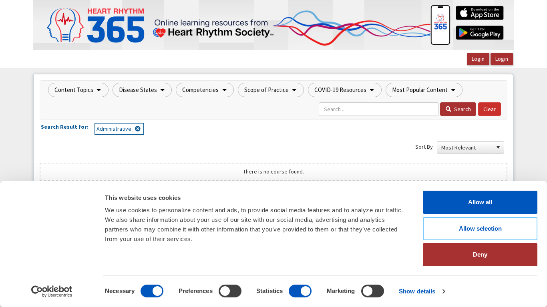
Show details (417, 291)
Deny (480, 254)
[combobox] (467, 148)
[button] (78, 90)
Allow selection (480, 228)
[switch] (230, 291)
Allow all (480, 202)
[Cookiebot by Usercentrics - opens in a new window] (52, 291)
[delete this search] (138, 128)
